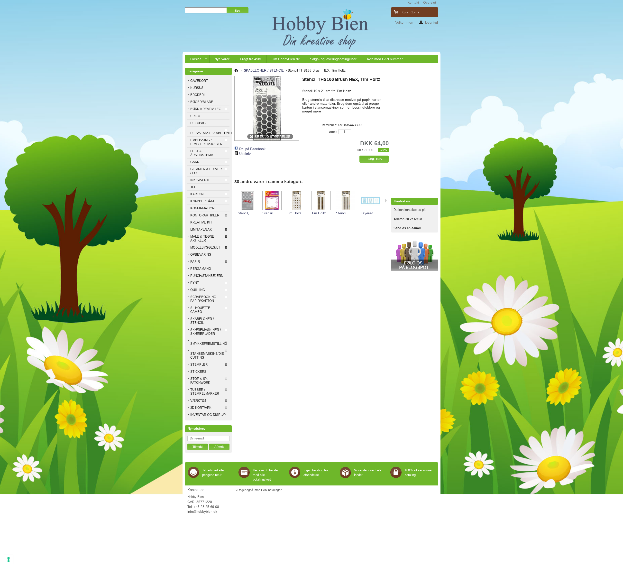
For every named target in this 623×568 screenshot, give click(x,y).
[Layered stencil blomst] (370, 201)
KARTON (196, 194)
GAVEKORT (199, 81)
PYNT (194, 283)
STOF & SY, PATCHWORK (200, 380)
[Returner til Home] (236, 70)
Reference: (329, 125)
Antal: (333, 132)
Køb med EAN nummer (385, 59)
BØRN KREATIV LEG (205, 109)
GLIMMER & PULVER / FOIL (206, 171)
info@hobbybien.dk (202, 511)
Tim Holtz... (295, 213)
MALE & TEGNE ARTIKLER (202, 238)
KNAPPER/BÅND (202, 201)
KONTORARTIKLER (204, 215)
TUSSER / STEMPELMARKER (204, 391)
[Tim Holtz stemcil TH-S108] (321, 201)
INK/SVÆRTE (200, 180)
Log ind (431, 22)
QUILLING (197, 290)
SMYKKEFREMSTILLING (208, 343)
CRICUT (196, 116)
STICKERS (198, 371)
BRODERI (197, 95)
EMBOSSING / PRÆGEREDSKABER (206, 142)
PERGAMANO (200, 268)
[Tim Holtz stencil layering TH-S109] (296, 201)
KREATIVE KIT (201, 222)
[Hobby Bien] (321, 29)
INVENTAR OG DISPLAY (208, 415)
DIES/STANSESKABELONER (209, 133)
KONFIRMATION (202, 208)
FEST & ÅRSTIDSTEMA (201, 153)
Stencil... (342, 213)
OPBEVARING (200, 254)
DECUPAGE (199, 123)
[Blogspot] (414, 270)
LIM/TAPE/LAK (201, 229)
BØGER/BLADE (201, 102)
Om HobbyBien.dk (286, 59)
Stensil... (268, 213)
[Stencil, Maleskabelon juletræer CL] (247, 201)
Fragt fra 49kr (250, 59)
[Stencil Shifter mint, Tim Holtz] (345, 201)
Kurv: (410, 12)
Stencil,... (245, 213)
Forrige (235, 200)
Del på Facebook (252, 149)
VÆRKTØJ (198, 400)
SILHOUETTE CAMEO (200, 310)
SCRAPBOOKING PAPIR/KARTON (203, 299)
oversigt (429, 2)
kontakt (413, 2)
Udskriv (245, 154)
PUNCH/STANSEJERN (206, 276)
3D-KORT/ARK (200, 408)
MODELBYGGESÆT (205, 247)
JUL (193, 187)
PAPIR (195, 261)
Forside (193, 60)
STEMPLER (199, 364)
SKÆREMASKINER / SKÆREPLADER (205, 331)
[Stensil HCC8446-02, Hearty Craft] (271, 201)
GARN (194, 162)
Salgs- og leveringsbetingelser (333, 59)
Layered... (368, 213)
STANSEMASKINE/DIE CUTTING (207, 355)
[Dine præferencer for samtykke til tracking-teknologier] (8, 559)
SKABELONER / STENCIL (202, 321)
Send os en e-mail (407, 228)
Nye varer (221, 59)
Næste (386, 200)
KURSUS (196, 88)
